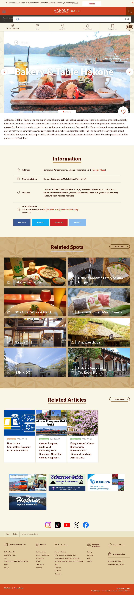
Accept (92, 3)
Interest (43, 545)
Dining (20, 63)
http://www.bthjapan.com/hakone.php (61, 209)
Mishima (58, 571)
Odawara (58, 568)
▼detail (126, 19)
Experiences (40, 564)
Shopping (39, 568)
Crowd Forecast (9, 555)
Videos (6, 568)
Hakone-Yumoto (60, 552)
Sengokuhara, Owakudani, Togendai (67, 558)
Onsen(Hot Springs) (42, 555)
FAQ (5, 558)
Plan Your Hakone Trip (17, 544)
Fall (88, 558)
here (76, 3)
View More (119, 246)
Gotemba (58, 574)
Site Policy (7, 588)
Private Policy (18, 588)
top (7, 534)
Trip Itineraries (41, 552)
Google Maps (99, 170)
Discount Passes (119, 545)
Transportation (119, 554)
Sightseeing (40, 558)
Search (130, 11)
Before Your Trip (10, 552)
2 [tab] (65, 111)
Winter (89, 561)
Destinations (63, 545)
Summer (90, 555)
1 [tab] (63, 111)
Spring (89, 552)
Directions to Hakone (115, 561)
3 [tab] (68, 111)
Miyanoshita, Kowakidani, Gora (65, 555)
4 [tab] (70, 111)
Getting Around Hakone (116, 564)
